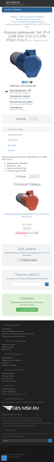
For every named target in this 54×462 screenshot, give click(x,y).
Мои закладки (7, 378)
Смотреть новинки (28, 309)
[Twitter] (26, 82)
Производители (8, 358)
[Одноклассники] (28, 82)
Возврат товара (7, 347)
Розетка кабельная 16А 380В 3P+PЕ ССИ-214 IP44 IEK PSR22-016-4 (27, 215)
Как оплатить (26, 98)
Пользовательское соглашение (13, 336)
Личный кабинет (8, 373)
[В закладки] (31, 119)
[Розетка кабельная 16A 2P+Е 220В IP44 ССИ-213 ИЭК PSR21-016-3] (27, 63)
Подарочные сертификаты (12, 360)
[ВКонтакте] (23, 82)
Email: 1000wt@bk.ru (9, 392)
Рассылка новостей (9, 381)
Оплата (10, 150)
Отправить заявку (28, 260)
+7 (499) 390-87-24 (8, 389)
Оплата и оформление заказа (13, 331)
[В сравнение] (36, 119)
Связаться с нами (8, 344)
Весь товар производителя (20, 93)
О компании (6, 329)
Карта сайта (6, 349)
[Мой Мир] (31, 82)
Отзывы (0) (12, 140)
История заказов (8, 376)
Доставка (11, 145)
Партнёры (5, 363)
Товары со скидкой (9, 365)
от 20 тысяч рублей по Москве (21, 104)
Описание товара (15, 129)
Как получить (14, 98)
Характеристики (14, 134)
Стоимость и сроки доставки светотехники (18, 334)
